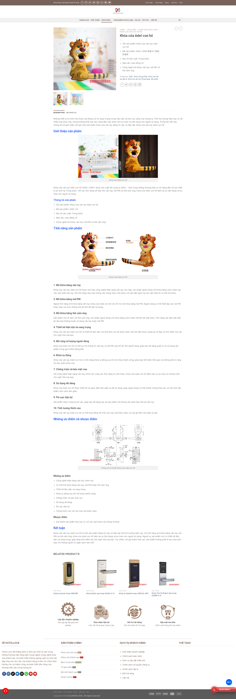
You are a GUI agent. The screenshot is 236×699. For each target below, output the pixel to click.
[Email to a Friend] (131, 85)
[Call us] (101, 2)
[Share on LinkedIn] (140, 85)
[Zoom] (56, 87)
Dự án (137, 20)
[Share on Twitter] (127, 85)
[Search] (180, 20)
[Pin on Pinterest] (135, 85)
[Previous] (58, 59)
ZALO (229, 682)
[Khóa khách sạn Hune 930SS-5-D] (101, 574)
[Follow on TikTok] (90, 2)
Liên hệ (174, 3)
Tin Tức (145, 20)
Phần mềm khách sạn (123, 20)
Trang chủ (84, 20)
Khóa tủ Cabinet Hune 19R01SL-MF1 (134, 593)
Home (122, 30)
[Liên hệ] (6, 691)
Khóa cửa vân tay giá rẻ (131, 32)
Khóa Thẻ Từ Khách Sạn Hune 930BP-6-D (164, 594)
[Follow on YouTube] (109, 2)
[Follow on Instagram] (86, 2)
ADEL (131, 76)
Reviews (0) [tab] (71, 113)
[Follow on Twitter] (94, 2)
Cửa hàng (158, 3)
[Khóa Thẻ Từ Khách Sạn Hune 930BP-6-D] (167, 574)
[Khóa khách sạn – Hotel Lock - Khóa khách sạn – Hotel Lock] (118, 11)
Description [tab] (59, 113)
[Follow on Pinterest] (105, 2)
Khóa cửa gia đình (140, 76)
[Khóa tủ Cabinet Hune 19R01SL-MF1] (134, 574)
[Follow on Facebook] (82, 2)
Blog (167, 3)
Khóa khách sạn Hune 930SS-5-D (100, 593)
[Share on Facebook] (122, 85)
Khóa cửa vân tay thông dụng (139, 79)
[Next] (112, 59)
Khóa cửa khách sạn (147, 30)
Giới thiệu (149, 3)
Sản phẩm (105, 20)
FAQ (181, 3)
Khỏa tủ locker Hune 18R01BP (65, 593)
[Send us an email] (98, 2)
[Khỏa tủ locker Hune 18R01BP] (68, 574)
